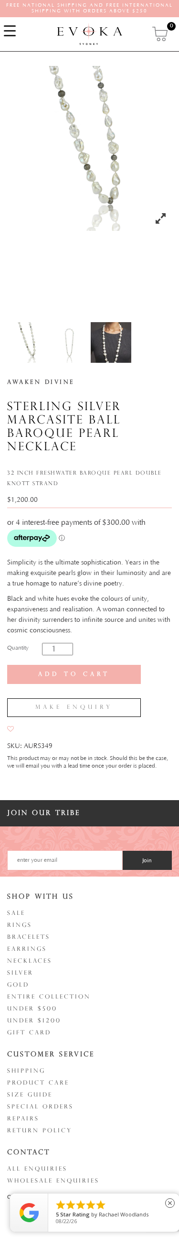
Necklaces (29, 961)
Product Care (38, 1083)
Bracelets (28, 937)
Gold (18, 985)
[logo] (90, 33)
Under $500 (32, 1009)
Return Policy (39, 1131)
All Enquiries (37, 1169)
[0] (160, 34)
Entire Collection (49, 997)
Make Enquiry (74, 707)
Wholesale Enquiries (53, 1181)
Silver (20, 973)
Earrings (27, 949)
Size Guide (30, 1095)
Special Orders (40, 1107)
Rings (19, 925)
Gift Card (29, 1033)
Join (147, 860)
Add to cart (74, 674)
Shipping (26, 1071)
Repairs (23, 1119)
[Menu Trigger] (9, 31)
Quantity (18, 648)
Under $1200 (34, 1021)
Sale (16, 913)
